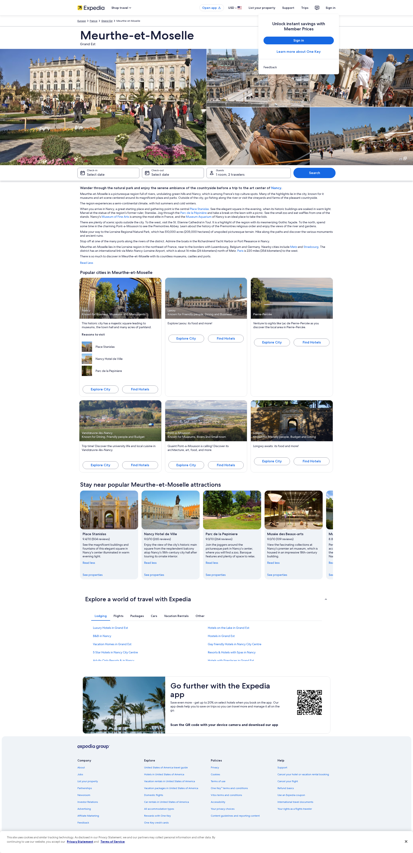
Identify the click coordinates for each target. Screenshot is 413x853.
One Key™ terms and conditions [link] (229, 788)
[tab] (100, 616)
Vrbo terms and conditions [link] (226, 795)
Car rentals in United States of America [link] (166, 802)
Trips (304, 8)
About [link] (81, 767)
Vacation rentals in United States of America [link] (169, 781)
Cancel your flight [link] (287, 781)
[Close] (406, 841)
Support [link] (282, 767)
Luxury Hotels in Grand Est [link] (110, 628)
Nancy (276, 188)
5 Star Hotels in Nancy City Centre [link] (115, 652)
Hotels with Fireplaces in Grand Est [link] (231, 660)
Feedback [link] (83, 822)
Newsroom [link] (83, 795)
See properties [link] (93, 575)
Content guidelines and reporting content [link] (235, 815)
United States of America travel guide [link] (166, 767)
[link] (298, 67)
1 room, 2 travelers (230, 174)
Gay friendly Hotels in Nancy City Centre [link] (234, 644)
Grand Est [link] (106, 21)
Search (314, 173)
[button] (206, 599)
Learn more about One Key (299, 52)
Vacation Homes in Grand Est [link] (112, 644)
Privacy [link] (215, 767)
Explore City (100, 389)
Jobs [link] (80, 774)
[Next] (333, 534)
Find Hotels (140, 389)
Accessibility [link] (218, 802)
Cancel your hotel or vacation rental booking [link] (303, 774)
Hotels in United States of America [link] (164, 774)
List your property (262, 8)
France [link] (93, 21)
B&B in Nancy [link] (102, 636)
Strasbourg (311, 247)
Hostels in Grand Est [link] (221, 636)
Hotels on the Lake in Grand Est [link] (228, 628)
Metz (293, 247)
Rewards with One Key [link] (157, 815)
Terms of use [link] (218, 781)
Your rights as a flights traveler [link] (294, 809)
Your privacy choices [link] (222, 809)
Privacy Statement (80, 841)
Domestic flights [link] (153, 795)
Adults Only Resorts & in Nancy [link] (113, 660)
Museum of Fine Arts (115, 217)
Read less (89, 563)
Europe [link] (81, 21)
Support (288, 8)
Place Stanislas (199, 209)
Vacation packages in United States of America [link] (171, 788)
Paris (240, 251)
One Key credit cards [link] (156, 822)
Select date (96, 174)
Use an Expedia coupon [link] (291, 795)
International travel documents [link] (295, 802)
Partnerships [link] (84, 788)
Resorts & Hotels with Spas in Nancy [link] (232, 652)
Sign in (331, 8)
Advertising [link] (84, 809)
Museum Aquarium (198, 217)
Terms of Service (112, 841)
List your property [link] (87, 781)
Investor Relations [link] (87, 802)
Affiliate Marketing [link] (88, 815)
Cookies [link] (215, 774)
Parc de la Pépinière (193, 213)
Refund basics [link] (285, 788)
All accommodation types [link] (159, 809)
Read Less (86, 263)
